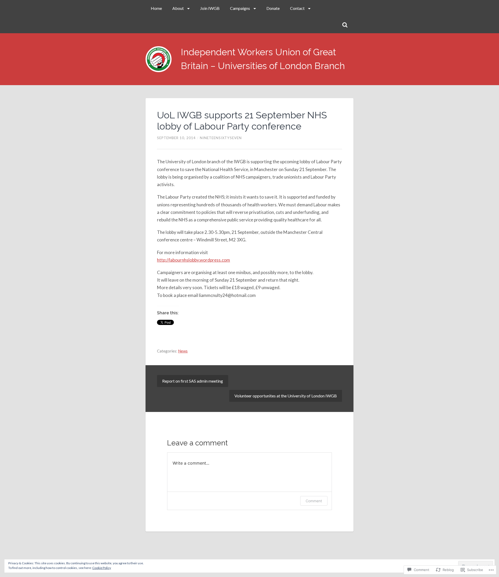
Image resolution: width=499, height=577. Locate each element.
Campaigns (240, 8)
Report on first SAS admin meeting (192, 380)
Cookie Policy (101, 568)
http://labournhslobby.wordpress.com (193, 260)
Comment (314, 501)
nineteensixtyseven (221, 138)
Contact (297, 8)
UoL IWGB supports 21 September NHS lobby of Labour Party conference (242, 121)
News (183, 351)
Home (156, 8)
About (178, 8)
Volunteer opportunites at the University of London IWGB (285, 395)
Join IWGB (210, 8)
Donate (273, 8)
